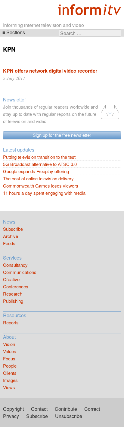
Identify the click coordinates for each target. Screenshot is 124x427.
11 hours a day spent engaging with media (44, 193)
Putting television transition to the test (39, 157)
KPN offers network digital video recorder (50, 70)
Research (12, 293)
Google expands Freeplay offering (36, 171)
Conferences (15, 286)
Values (9, 351)
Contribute (66, 408)
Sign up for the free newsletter (62, 135)
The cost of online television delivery (38, 178)
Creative (11, 279)
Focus (9, 358)
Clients (10, 373)
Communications (19, 272)
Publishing (13, 301)
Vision (9, 344)
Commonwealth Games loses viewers (40, 185)
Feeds (9, 243)
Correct (92, 408)
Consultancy (15, 265)
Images (10, 380)
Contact (39, 408)
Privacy (11, 416)
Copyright (13, 408)
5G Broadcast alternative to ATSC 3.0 (40, 164)
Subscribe (13, 229)
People (10, 365)
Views (9, 387)
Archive (10, 236)
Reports (11, 322)
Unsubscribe (68, 416)
